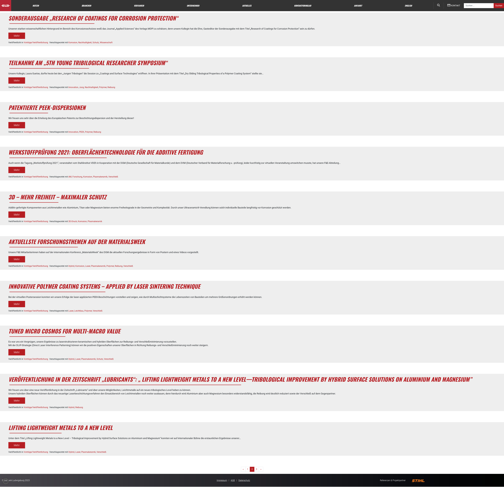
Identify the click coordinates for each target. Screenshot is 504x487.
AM (70, 176)
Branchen (86, 5)
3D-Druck (72, 221)
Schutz (96, 42)
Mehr (17, 35)
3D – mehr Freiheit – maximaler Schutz (57, 197)
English (408, 5)
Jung (81, 87)
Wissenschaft (106, 42)
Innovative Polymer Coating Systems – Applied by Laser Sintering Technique (104, 286)
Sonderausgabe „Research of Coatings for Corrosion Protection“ (93, 18)
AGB (233, 480)
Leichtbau (78, 311)
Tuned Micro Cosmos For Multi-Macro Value (64, 331)
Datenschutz (244, 480)
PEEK (81, 132)
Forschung (77, 176)
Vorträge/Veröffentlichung (36, 42)
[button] (6, 481)
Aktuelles (246, 5)
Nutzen (36, 5)
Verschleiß (113, 176)
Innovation (73, 87)
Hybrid (71, 266)
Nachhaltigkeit (85, 42)
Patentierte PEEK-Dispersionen (46, 107)
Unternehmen (193, 5)
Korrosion (72, 42)
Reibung (111, 87)
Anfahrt (358, 5)
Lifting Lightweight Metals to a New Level (60, 427)
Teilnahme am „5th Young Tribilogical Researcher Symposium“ (87, 63)
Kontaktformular (302, 5)
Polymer (103, 87)
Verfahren (139, 5)
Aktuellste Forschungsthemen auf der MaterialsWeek (76, 241)
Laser (87, 266)
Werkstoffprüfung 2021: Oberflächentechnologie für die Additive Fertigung (105, 152)
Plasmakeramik (100, 176)
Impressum (222, 480)
